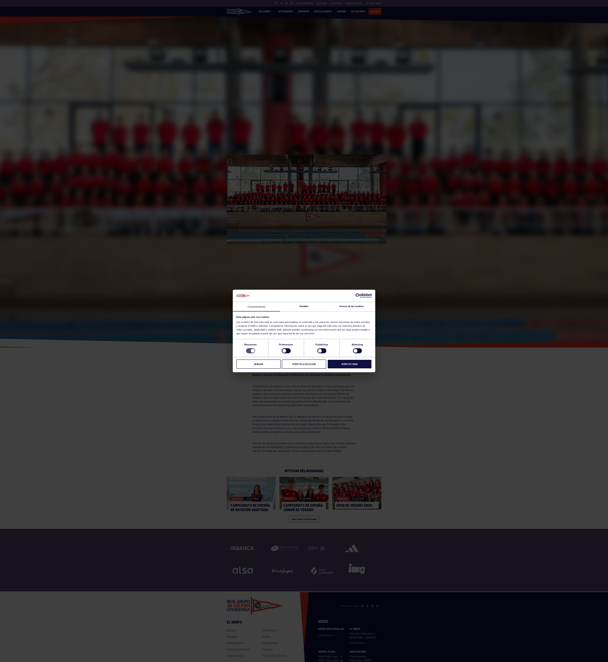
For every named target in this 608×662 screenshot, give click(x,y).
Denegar (258, 364)
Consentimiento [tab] (256, 306)
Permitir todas (349, 364)
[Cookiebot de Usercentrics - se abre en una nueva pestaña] (358, 295)
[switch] (286, 350)
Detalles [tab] (304, 306)
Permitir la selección (304, 364)
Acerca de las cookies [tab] (351, 306)
